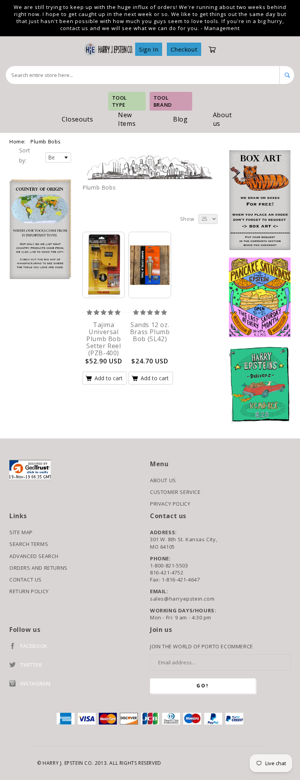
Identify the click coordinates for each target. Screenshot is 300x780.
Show (187, 218)
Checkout (184, 49)
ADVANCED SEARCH (34, 556)
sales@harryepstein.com (182, 598)
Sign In (148, 49)
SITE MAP (21, 532)
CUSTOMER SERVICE (175, 492)
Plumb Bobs (45, 141)
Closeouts (77, 119)
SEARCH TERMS (28, 543)
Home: (17, 141)
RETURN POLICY (29, 591)
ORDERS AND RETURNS (38, 567)
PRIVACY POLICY (170, 503)
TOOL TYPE (119, 101)
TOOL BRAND (163, 101)
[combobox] (143, 75)
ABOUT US (163, 480)
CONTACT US (25, 579)
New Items (127, 119)
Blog (180, 119)
